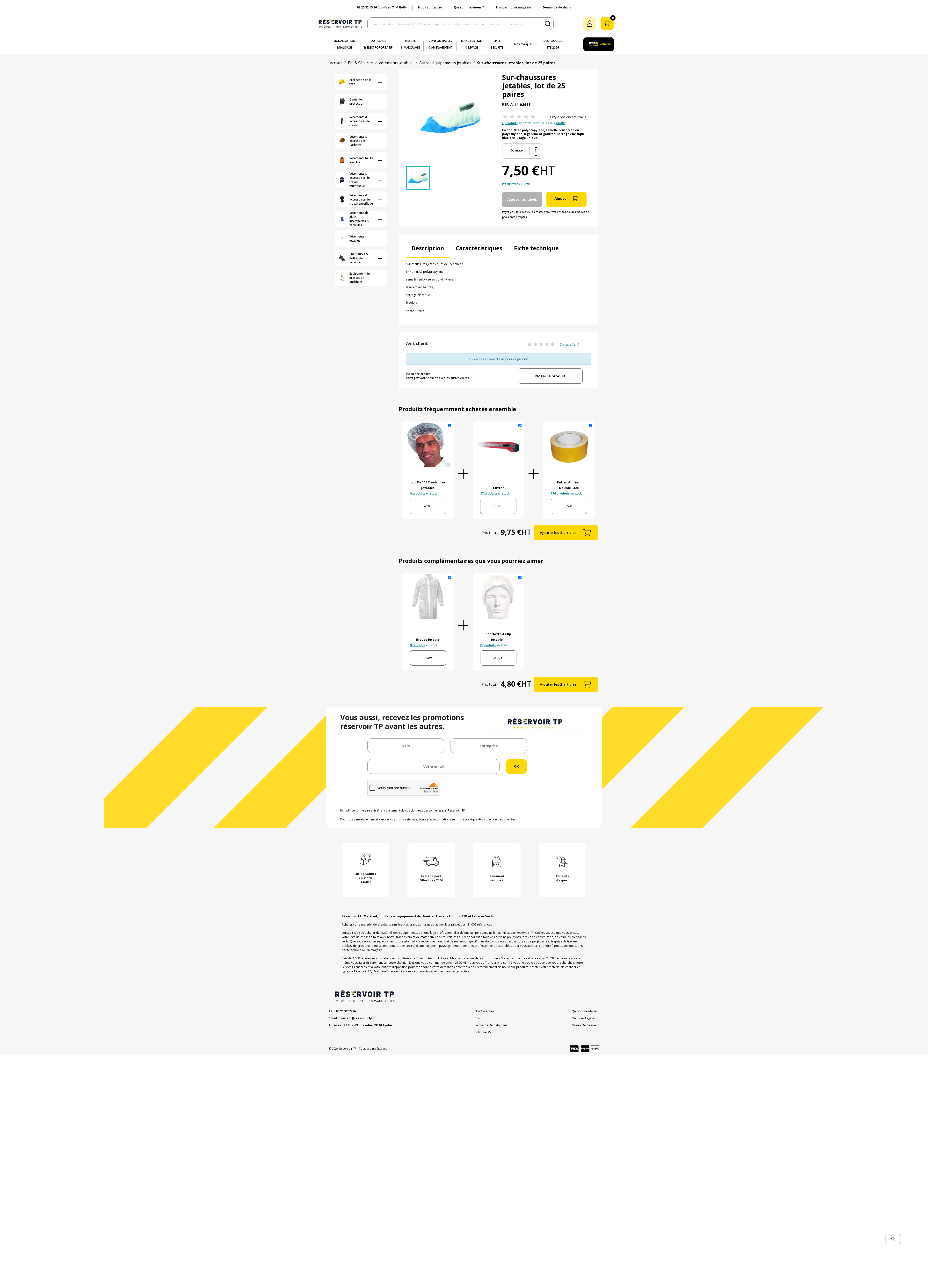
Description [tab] (428, 248)
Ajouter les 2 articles (558, 684)
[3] (519, 116)
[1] (505, 116)
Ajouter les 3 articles (558, 532)
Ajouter (561, 198)
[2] (512, 116)
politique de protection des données (490, 819)
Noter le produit (550, 375)
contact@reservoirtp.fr (358, 1018)
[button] (893, 1239)
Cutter (498, 488)
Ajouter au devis (522, 199)
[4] (526, 116)
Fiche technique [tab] (536, 248)
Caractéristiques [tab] (479, 248)
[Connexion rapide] (589, 23)
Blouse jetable (428, 639)
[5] (533, 116)
